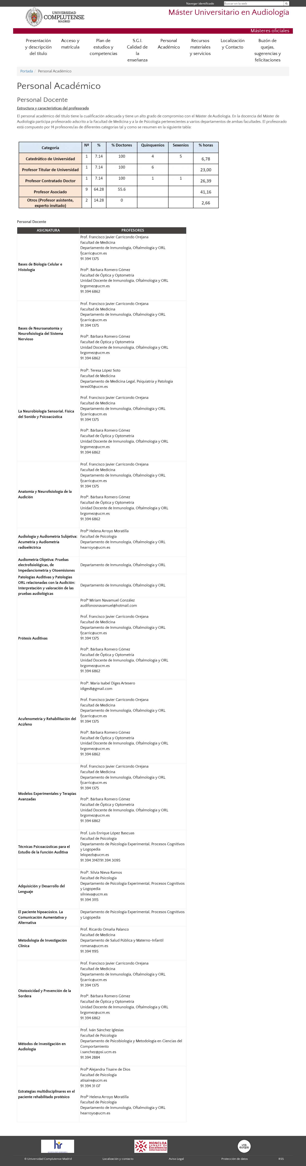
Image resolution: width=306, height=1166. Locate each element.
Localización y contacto (118, 1159)
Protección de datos (234, 1159)
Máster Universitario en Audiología (228, 12)
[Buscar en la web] (286, 3)
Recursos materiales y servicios (200, 47)
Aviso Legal (176, 1159)
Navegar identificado (200, 3)
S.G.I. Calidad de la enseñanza (137, 50)
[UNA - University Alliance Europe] (244, 1146)
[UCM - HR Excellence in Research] (57, 1146)
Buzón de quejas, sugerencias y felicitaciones (267, 50)
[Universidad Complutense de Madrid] (55, 17)
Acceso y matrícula (70, 44)
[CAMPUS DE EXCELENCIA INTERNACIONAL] (150, 1146)
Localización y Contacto (233, 44)
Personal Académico (169, 44)
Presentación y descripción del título (38, 47)
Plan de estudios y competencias (103, 47)
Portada (26, 71)
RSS (281, 1159)
